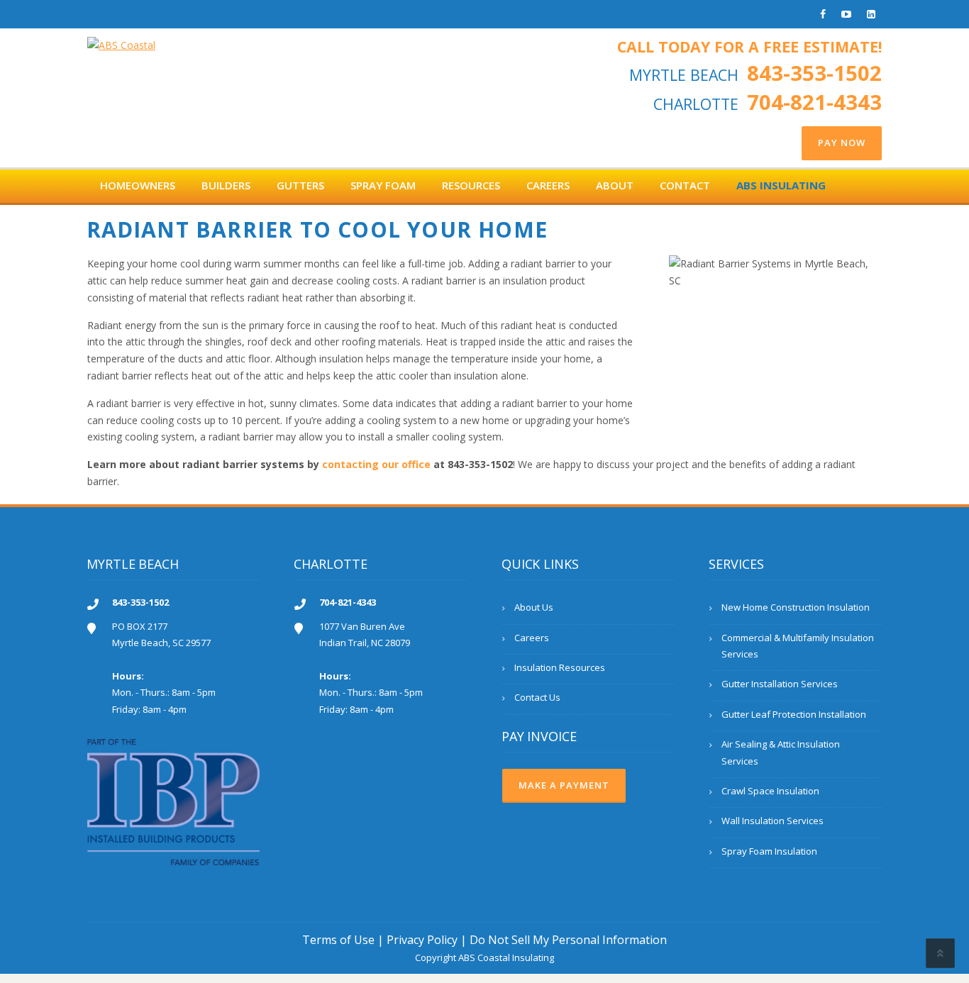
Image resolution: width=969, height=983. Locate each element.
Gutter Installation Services (779, 683)
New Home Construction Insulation (795, 607)
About (614, 185)
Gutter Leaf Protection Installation (793, 714)
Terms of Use (338, 940)
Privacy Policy (422, 940)
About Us (533, 607)
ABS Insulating (781, 185)
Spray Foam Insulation (769, 851)
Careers (548, 185)
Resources (471, 185)
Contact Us (537, 697)
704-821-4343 (814, 102)
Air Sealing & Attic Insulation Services (780, 752)
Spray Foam (383, 185)
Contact (685, 185)
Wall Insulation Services (772, 820)
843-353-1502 (814, 73)
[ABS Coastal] (121, 41)
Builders (225, 185)
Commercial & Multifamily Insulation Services (797, 645)
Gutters (300, 185)
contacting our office (376, 464)
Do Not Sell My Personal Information (568, 940)
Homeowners (137, 185)
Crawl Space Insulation (770, 790)
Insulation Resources (559, 667)
